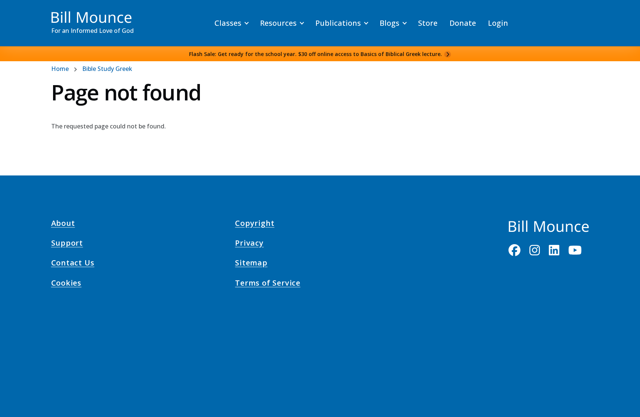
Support (67, 244)
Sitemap (251, 264)
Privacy (249, 244)
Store (428, 23)
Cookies (66, 283)
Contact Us (73, 264)
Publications (338, 23)
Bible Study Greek (107, 69)
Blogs (389, 23)
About (63, 224)
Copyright (254, 224)
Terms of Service (267, 283)
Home (60, 69)
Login (498, 23)
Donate (462, 23)
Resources (278, 23)
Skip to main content (19, 12)
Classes (227, 23)
